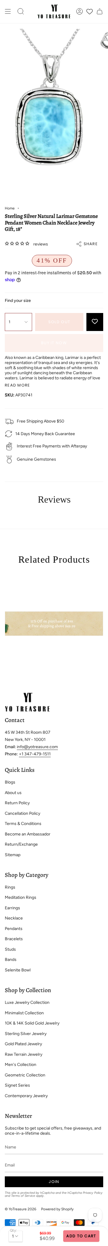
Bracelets (14, 938)
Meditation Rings (20, 897)
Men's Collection (20, 1064)
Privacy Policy (93, 1193)
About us (13, 792)
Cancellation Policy (22, 813)
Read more (17, 385)
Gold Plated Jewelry (23, 1043)
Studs (10, 949)
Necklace (14, 918)
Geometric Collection (25, 1075)
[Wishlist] (89, 11)
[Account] (79, 11)
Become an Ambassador (27, 834)
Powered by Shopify (57, 1209)
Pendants (13, 928)
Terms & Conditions (23, 823)
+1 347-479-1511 (35, 754)
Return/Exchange (21, 844)
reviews (40, 244)
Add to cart (81, 1236)
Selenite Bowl (18, 970)
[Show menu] (7, 11)
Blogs (10, 782)
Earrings (12, 907)
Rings (10, 887)
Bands (10, 959)
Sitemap (12, 854)
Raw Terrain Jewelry (23, 1054)
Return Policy (17, 802)
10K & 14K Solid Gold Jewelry (32, 1023)
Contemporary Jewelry (26, 1095)
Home (10, 208)
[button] (20, 11)
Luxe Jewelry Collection (27, 1002)
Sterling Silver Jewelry (25, 1033)
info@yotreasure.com (37, 746)
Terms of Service (23, 1196)
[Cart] (99, 11)
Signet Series (17, 1085)
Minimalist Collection (24, 1013)
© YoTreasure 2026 (20, 1209)
